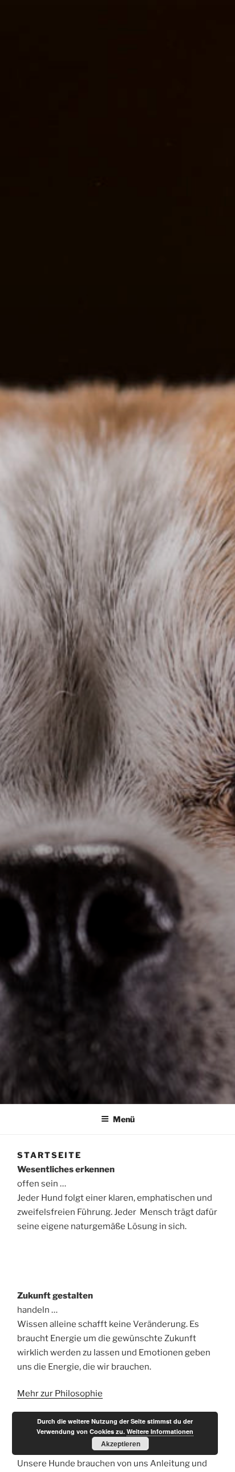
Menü (124, 1119)
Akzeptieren (120, 1443)
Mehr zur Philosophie (60, 1393)
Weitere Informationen (160, 1431)
